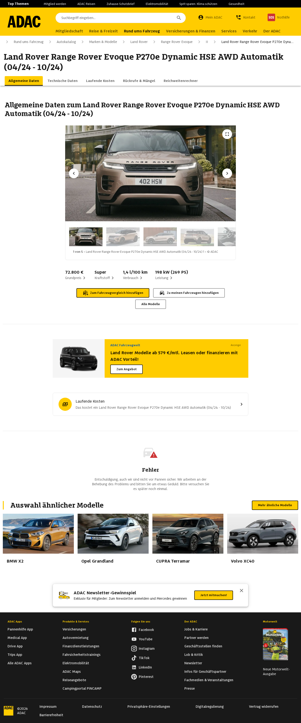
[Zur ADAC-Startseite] (24, 21)
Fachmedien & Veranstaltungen (208, 680)
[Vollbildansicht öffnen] (227, 134)
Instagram (147, 648)
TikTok (144, 658)
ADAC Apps (15, 621)
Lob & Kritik (193, 655)
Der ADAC (190, 621)
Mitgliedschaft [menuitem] (69, 31)
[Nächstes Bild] (227, 173)
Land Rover (139, 42)
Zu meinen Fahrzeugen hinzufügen (193, 293)
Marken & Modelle (103, 42)
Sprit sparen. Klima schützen (198, 4)
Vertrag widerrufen (263, 706)
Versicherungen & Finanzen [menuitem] (190, 31)
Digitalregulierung (210, 706)
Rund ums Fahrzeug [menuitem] (142, 31)
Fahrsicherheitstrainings (81, 655)
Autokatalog (66, 42)
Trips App (15, 655)
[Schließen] (241, 591)
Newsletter (193, 663)
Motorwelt (270, 621)
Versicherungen (74, 629)
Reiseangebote (74, 680)
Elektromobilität (157, 4)
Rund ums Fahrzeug (29, 42)
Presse (189, 688)
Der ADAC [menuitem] (272, 31)
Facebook (146, 630)
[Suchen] (179, 18)
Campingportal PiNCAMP (82, 688)
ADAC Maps (72, 671)
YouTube (145, 639)
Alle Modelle (150, 304)
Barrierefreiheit (51, 715)
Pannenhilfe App (20, 629)
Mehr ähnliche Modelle (275, 505)
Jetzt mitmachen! (213, 595)
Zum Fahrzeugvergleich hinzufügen (116, 293)
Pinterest (146, 677)
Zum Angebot (126, 369)
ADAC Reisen (86, 4)
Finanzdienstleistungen (81, 646)
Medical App (17, 638)
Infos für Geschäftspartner (205, 671)
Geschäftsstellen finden (203, 646)
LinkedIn (145, 667)
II (207, 42)
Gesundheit (236, 4)
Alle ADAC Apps (20, 663)
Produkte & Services (76, 621)
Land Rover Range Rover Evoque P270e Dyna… (257, 42)
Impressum (48, 706)
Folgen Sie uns (140, 621)
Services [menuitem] (229, 31)
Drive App (15, 646)
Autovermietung (75, 638)
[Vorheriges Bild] (74, 173)
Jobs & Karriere (196, 629)
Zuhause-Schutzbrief (121, 4)
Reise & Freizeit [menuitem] (103, 31)
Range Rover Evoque (177, 42)
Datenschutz (92, 706)
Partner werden (196, 638)
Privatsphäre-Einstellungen (148, 706)
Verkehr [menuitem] (250, 31)
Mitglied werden (55, 4)
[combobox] (120, 18)
